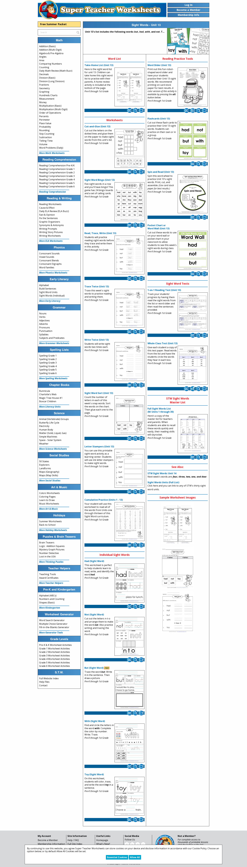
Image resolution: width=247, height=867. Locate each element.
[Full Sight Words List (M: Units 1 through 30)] (193, 433)
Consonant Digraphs (50, 263)
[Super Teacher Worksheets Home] (102, 9)
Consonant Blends (49, 260)
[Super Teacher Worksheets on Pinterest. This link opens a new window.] (138, 844)
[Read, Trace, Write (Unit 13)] (129, 255)
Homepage (102, 840)
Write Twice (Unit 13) (96, 339)
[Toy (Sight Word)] (129, 796)
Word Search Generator (52, 620)
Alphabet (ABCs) (47, 595)
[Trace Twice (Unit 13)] (129, 308)
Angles (42, 56)
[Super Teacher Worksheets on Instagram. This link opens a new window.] (143, 844)
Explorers (44, 464)
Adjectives (44, 320)
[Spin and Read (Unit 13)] (193, 193)
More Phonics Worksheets (53, 272)
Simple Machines (48, 436)
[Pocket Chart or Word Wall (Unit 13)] (193, 250)
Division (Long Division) (51, 81)
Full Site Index (74, 843)
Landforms (45, 468)
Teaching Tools (47, 574)
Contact (43, 685)
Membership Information (51, 843)
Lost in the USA (47, 556)
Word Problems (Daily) (51, 147)
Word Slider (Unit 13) (159, 65)
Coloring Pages (47, 496)
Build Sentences (47, 288)
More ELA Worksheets (51, 240)
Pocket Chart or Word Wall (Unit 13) (159, 227)
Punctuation (45, 330)
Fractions (44, 84)
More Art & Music (48, 508)
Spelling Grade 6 (48, 373)
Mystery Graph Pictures (51, 549)
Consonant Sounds (49, 253)
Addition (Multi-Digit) (50, 49)
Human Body (46, 429)
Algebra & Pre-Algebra (51, 53)
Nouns (42, 313)
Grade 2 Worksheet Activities (54, 652)
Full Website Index (49, 678)
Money (43, 102)
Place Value (45, 123)
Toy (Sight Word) (94, 774)
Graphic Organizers (49, 221)
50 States (44, 461)
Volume (43, 144)
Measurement (46, 98)
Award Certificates (48, 577)
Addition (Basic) (47, 46)
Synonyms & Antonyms (51, 225)
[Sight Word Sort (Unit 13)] (129, 414)
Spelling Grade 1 (48, 355)
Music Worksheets (49, 503)
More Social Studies (49, 480)
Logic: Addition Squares (52, 546)
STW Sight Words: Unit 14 (162, 473)
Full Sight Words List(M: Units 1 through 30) (161, 410)
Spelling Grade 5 (48, 369)
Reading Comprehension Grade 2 (57, 172)
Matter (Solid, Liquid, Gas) (52, 433)
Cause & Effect (46, 207)
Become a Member (48, 840)
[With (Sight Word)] (129, 743)
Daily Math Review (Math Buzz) (55, 70)
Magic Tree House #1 (50, 397)
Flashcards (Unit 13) (159, 118)
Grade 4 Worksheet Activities (54, 659)
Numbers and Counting (51, 599)
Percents (44, 116)
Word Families (46, 267)
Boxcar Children (47, 401)
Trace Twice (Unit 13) (96, 286)
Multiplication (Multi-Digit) (53, 109)
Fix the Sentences (48, 218)
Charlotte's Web (47, 394)
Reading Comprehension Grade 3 (57, 176)
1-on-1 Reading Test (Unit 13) (164, 290)
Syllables (43, 334)
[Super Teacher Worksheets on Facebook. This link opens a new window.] (127, 844)
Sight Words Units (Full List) (163, 482)
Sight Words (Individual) (52, 295)
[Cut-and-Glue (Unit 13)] (129, 148)
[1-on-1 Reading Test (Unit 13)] (193, 311)
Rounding (44, 130)
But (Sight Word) (93, 667)
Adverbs (43, 323)
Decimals (44, 74)
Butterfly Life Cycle (49, 422)
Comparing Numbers (50, 63)
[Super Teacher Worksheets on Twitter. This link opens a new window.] (132, 844)
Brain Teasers (46, 542)
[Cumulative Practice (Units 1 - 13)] (129, 521)
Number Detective (49, 553)
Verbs (42, 316)
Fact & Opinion (47, 214)
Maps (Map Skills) (48, 475)
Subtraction (45, 137)
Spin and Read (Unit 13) (161, 171)
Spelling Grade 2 (48, 359)
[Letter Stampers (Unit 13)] (129, 468)
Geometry (44, 88)
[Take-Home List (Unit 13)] (129, 87)
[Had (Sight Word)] (129, 583)
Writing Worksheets (50, 235)
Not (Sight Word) (94, 614)
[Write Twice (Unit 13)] (129, 361)
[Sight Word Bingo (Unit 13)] (129, 201)
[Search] (78, 32)
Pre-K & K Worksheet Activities (55, 645)
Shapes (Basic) (47, 602)
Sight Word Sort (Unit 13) (98, 393)
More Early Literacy (49, 300)
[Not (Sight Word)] (129, 636)
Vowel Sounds (46, 256)
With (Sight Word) (94, 721)
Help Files (44, 681)
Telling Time (46, 140)
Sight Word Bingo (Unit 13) (99, 179)
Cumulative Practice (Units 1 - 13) (103, 499)
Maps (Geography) (49, 471)
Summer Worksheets (50, 521)
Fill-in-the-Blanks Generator (54, 627)
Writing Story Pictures (51, 232)
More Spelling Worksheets (53, 378)
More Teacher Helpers (51, 583)
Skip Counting (46, 133)
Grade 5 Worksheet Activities (54, 662)
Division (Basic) (47, 77)
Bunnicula (44, 390)
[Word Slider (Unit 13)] (193, 87)
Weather (43, 443)
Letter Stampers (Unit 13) (99, 446)
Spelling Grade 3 (48, 362)
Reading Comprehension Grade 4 (57, 179)
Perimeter (44, 119)
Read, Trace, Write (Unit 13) (100, 233)
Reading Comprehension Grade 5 (57, 183)
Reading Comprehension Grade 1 (57, 169)
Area (41, 60)
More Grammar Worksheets (54, 343)
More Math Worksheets (52, 153)
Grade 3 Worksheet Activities (54, 655)
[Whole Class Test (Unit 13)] (193, 365)
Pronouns (44, 327)
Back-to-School (47, 524)
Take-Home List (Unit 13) (98, 65)
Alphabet (44, 285)
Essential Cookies (117, 857)
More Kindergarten (49, 607)
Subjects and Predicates (51, 337)
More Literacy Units (50, 406)
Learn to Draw (47, 500)
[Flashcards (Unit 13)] (193, 140)
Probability (45, 126)
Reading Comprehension (52, 191)
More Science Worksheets (53, 448)
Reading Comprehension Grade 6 (57, 186)
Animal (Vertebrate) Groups (54, 419)
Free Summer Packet (53, 24)
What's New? (103, 843)
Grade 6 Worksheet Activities (54, 666)
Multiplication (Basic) (50, 105)
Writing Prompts (48, 228)
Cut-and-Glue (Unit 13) (97, 126)
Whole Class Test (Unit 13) (163, 343)
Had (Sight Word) (94, 561)
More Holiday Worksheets (53, 530)
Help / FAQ (73, 840)
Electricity (44, 426)
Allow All (135, 857)
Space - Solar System (50, 440)
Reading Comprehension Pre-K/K (57, 165)
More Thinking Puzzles (51, 561)
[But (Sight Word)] (129, 689)
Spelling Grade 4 (48, 366)
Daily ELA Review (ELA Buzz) (54, 211)
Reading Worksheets (50, 204)
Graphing (44, 91)
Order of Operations (50, 112)
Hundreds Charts (48, 95)
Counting (44, 67)
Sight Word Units (48, 292)
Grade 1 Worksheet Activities (54, 648)
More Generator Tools (51, 632)
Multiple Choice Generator (53, 623)
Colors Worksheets (49, 493)
